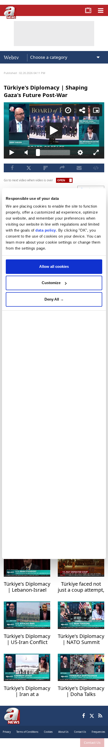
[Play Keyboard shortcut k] (8, 741)
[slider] (54, 741)
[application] (54, 373)
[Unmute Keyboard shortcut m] (25, 741)
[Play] (54, 374)
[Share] (86, 8)
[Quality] (83, 741)
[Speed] (72, 8)
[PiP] (100, 8)
